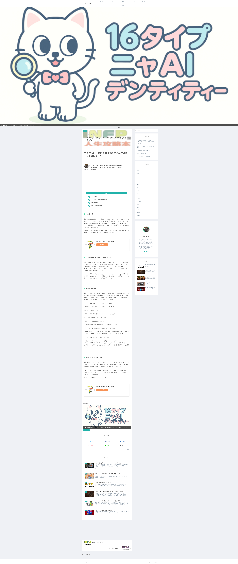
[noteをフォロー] (148, 251)
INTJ (146, 184)
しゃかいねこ (146, 236)
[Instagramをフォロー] (146, 251)
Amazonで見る (102, 244)
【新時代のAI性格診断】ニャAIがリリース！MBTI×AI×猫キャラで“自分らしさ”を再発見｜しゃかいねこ (146, 142)
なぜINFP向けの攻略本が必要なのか (99, 199)
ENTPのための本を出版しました (143, 150)
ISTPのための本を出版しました (143, 153)
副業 (146, 204)
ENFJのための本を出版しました (143, 156)
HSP (146, 176)
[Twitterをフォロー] (144, 251)
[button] (157, 130)
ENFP (146, 170)
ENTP (146, 173)
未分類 (146, 212)
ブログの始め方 (146, 201)
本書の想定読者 (94, 202)
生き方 (89, 429)
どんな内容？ (94, 196)
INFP (85, 429)
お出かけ (146, 195)
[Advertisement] (106, 181)
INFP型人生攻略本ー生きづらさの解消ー (105, 241)
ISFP (146, 190)
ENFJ (146, 167)
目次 (106, 193)
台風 (146, 207)
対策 (146, 209)
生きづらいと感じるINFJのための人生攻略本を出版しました (146, 147)
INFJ (146, 179)
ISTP (146, 193)
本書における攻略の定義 (96, 205)
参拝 (146, 198)
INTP (146, 187)
